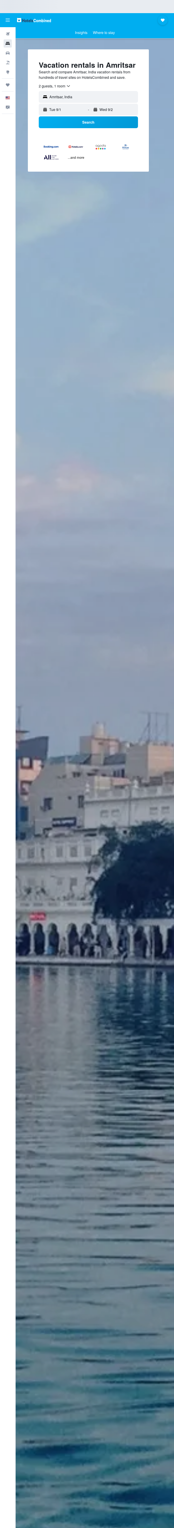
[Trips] (8, 84)
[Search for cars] (8, 53)
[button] (8, 20)
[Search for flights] (8, 33)
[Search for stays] (8, 43)
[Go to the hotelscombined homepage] (34, 20)
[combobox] (55, 86)
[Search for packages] (8, 62)
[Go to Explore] (8, 72)
